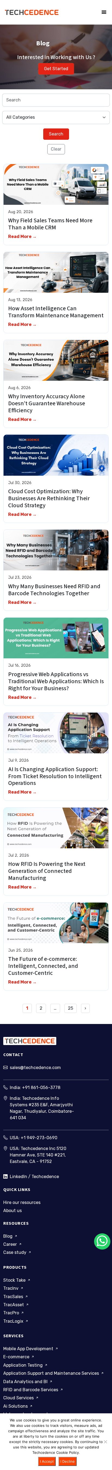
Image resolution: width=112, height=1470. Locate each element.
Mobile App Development (28, 1348)
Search (56, 134)
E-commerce (16, 1357)
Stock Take (15, 1280)
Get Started (56, 68)
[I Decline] (105, 1441)
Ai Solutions (16, 1406)
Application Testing (23, 1365)
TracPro (11, 1312)
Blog (8, 1236)
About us (12, 1210)
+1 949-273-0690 (39, 1137)
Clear (56, 149)
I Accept (47, 1461)
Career (10, 1244)
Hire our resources (22, 1202)
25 (70, 1008)
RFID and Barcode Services (31, 1389)
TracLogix (13, 1321)
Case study (15, 1252)
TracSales (13, 1296)
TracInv (11, 1288)
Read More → (22, 236)
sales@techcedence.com (35, 1067)
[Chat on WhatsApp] (102, 1241)
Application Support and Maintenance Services (51, 1373)
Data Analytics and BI (26, 1381)
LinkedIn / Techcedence (34, 1176)
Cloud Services (19, 1398)
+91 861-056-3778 (41, 1087)
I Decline (67, 1461)
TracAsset (14, 1304)
